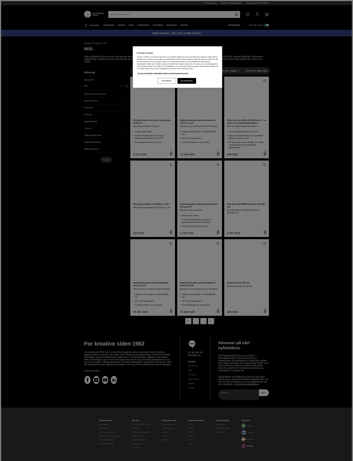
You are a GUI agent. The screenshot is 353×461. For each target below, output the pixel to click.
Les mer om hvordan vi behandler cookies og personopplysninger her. (162, 73)
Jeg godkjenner (187, 81)
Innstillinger (166, 81)
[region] (177, 67)
